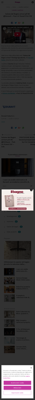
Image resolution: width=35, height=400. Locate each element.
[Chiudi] (31, 368)
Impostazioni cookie (17, 393)
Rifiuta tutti (17, 388)
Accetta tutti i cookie (17, 383)
